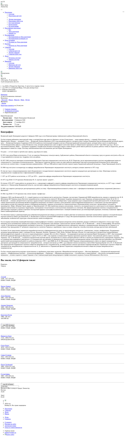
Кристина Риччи (6, 315)
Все (10, 30)
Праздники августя (15, 16)
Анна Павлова (5, 296)
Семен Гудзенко (6, 355)
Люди (6, 412)
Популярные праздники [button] (13, 28)
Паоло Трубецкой (6, 364)
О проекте (8, 422)
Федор (27, 100)
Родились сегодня (15, 58)
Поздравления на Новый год (18, 38)
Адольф (3, 277)
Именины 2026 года (15, 68)
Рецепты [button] (7, 44)
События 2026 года (15, 54)
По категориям (14, 26)
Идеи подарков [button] (10, 40)
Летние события (14, 52)
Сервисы (8, 419)
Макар (11, 100)
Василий (4, 100)
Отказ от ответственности (13, 427)
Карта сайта (10, 434)
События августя (14, 51)
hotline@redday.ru (10, 432)
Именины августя (15, 65)
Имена (7, 414)
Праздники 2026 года (16, 21)
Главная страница (11, 109)
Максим (16, 100)
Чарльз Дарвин (6, 286)
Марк (22, 100)
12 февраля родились (12, 111)
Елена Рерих (5, 345)
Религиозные (13, 24)
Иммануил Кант (6, 336)
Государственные (14, 23)
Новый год (12, 33)
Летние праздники (15, 19)
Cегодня (11, 14)
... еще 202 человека (8, 325)
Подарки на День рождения (18, 42)
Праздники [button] (8, 12)
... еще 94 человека (7, 384)
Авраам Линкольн (7, 305)
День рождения (14, 31)
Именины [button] (8, 61)
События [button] (8, 47)
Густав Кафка (5, 374)
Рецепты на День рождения (18, 45)
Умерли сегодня (14, 59)
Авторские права (10, 426)
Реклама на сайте (10, 424)
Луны (6, 417)
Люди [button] (6, 56)
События (8, 410)
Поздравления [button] (9, 35)
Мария (4, 103)
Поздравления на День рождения (20, 37)
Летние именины (14, 66)
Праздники (8, 408)
